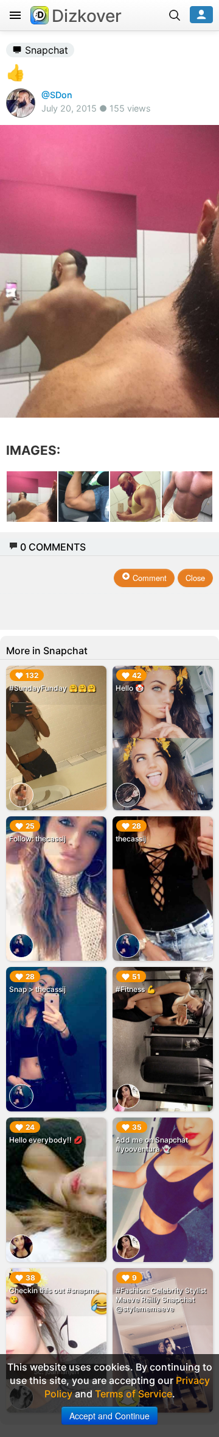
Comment (148, 577)
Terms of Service (133, 1394)
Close (195, 577)
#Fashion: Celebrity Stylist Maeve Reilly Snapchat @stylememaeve (161, 1299)
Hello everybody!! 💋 (46, 1139)
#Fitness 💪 (136, 989)
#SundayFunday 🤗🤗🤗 (52, 688)
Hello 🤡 (130, 688)
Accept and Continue (109, 1416)
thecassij (131, 838)
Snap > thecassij (37, 989)
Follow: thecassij (37, 838)
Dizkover (87, 15)
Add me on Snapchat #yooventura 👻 (152, 1144)
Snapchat (45, 50)
